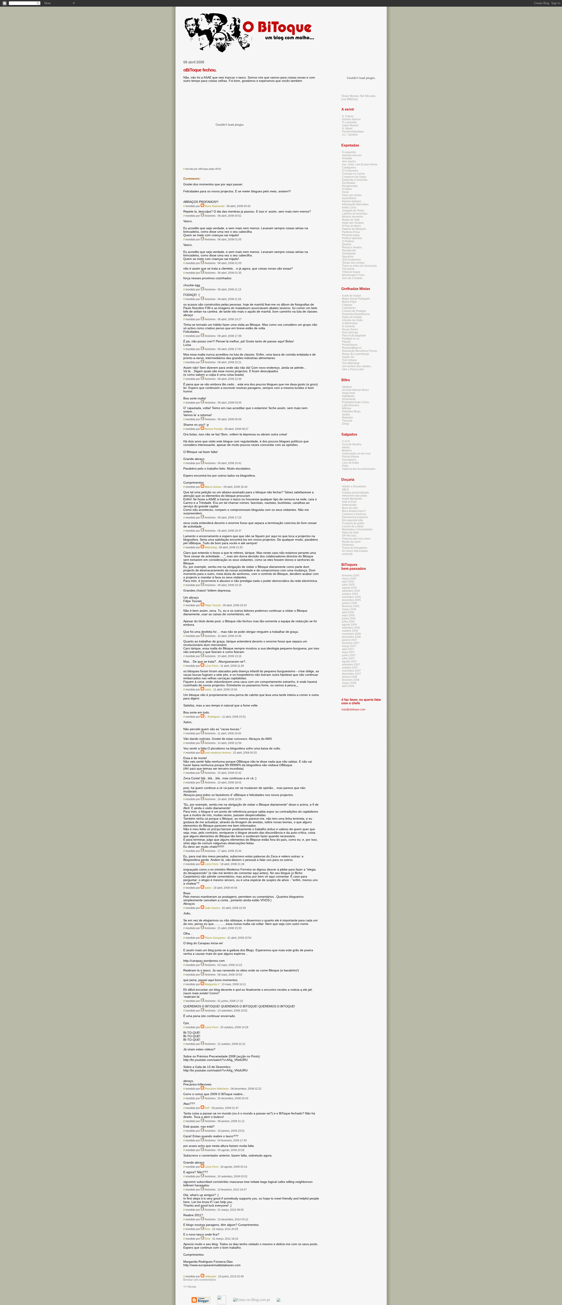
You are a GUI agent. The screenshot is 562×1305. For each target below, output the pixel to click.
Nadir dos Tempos (353, 222)
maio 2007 (348, 652)
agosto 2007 (349, 661)
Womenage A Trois (353, 275)
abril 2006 (348, 612)
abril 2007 (348, 649)
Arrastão (347, 158)
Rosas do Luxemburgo (355, 354)
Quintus (346, 244)
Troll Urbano (349, 360)
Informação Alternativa (355, 204)
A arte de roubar (351, 295)
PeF (207, 1108)
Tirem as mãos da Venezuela (359, 265)
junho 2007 (349, 655)
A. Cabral (347, 116)
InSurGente (349, 399)
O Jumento (348, 326)
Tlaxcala (347, 420)
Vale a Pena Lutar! (353, 369)
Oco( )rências (350, 332)
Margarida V (212, 984)
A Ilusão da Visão (352, 320)
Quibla (346, 414)
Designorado (350, 186)
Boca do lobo (350, 507)
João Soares (212, 908)
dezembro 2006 (351, 636)
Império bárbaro (351, 201)
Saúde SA (348, 357)
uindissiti (347, 554)
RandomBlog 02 (352, 347)
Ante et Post (349, 501)
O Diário (347, 189)
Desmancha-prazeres (355, 517)
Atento (346, 447)
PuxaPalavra (349, 344)
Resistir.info (349, 250)
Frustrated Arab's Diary (355, 402)
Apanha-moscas (352, 155)
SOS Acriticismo (351, 259)
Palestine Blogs (351, 411)
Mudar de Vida (351, 219)
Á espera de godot (353, 523)
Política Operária (352, 238)
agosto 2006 (349, 624)
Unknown (210, 1276)
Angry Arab (348, 393)
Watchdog (211, 547)
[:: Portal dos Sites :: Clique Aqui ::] (278, 1300)
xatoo (208, 689)
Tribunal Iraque (351, 272)
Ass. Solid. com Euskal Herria (359, 164)
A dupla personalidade (355, 492)
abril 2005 (348, 581)
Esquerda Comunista (354, 179)
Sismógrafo (349, 253)
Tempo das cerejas (353, 262)
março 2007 (349, 646)
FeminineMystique (353, 131)
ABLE (345, 489)
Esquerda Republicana (356, 314)
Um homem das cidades (356, 366)
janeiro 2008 (349, 676)
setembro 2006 (351, 627)
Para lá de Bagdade (354, 335)
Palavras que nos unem (356, 538)
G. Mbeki (347, 128)
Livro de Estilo (350, 462)
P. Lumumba (349, 122)
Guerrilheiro (349, 198)
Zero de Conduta (352, 278)
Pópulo (346, 341)
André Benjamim (352, 498)
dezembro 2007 (351, 673)
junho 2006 (349, 618)
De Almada (348, 182)
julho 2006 (348, 621)
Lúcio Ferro (211, 666)
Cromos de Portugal (354, 311)
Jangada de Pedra (353, 210)
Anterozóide (349, 504)
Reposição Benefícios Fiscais (359, 350)
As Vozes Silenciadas (355, 550)
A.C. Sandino (350, 134)
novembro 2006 (351, 633)
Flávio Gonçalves (215, 938)
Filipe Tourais (213, 605)
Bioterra (346, 450)
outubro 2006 (350, 630)
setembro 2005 (351, 590)
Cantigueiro (349, 167)
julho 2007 (348, 658)
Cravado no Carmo (353, 173)
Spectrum (347, 256)
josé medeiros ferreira (218, 752)
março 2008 (349, 683)
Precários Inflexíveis (217, 1088)
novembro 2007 (351, 670)
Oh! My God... (350, 535)
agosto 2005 (349, 587)
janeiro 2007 (349, 640)
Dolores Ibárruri (351, 119)
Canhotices (349, 307)
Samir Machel (350, 125)
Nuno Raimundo (215, 206)
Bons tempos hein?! (354, 511)
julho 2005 (348, 584)
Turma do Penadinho (354, 547)
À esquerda (349, 152)
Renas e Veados (352, 247)
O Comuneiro (350, 170)
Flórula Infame (350, 456)
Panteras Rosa (351, 232)
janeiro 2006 (349, 603)
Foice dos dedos (352, 195)
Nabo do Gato (350, 532)
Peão (345, 465)
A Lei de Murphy (351, 444)
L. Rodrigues (212, 716)
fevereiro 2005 (350, 575)
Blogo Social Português (356, 298)
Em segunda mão (352, 520)
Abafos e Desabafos (354, 486)
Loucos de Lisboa (352, 526)
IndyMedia (348, 396)
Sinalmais (348, 544)
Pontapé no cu (350, 338)
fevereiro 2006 (350, 606)
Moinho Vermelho (352, 216)
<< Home (189, 1286)
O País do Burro (351, 225)
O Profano (348, 241)
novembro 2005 (351, 597)
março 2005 (349, 578)
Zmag (345, 423)
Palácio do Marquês (354, 229)
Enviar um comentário (199, 1279)
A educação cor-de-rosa (356, 453)
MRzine (346, 408)
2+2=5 (346, 441)
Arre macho (349, 161)
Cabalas (347, 304)
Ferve (345, 192)
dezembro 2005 (351, 600)
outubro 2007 (350, 667)
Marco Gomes (213, 487)
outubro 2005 (350, 593)
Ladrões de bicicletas (354, 213)
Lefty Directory (350, 405)
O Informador (350, 323)
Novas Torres (350, 329)
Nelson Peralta (214, 429)
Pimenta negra (351, 235)
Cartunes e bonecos (354, 514)
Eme (207, 1229)
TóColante (348, 268)
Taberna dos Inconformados (358, 468)
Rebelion (347, 417)
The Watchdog (350, 363)
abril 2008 (348, 686)
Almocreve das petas (354, 495)
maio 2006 (348, 615)
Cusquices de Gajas (354, 176)
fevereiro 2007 (350, 643)
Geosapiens (349, 459)
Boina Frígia (349, 301)
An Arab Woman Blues (355, 390)
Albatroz (347, 386)
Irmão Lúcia (349, 207)
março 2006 (349, 609)
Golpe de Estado (352, 317)
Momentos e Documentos (357, 529)
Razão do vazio (351, 541)
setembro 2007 (351, 664)
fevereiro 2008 (350, 679)
